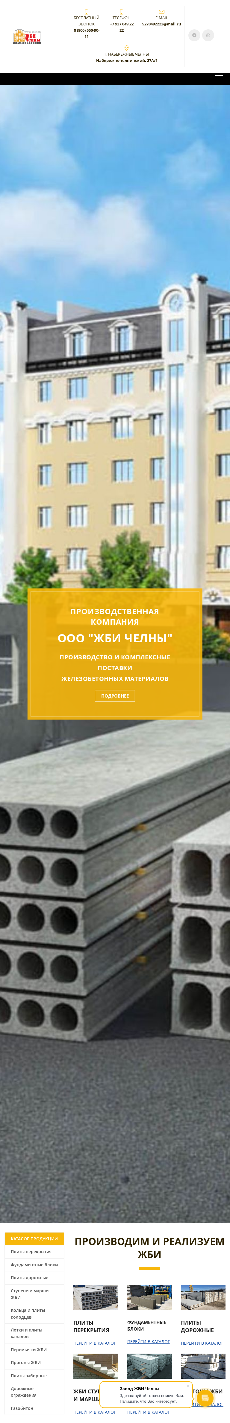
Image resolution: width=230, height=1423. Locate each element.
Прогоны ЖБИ (26, 1362)
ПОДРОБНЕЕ (115, 696)
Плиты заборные (29, 1375)
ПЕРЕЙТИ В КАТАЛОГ (94, 1343)
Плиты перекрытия (31, 1251)
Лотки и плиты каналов (26, 1333)
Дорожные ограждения (24, 1392)
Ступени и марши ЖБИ (30, 1294)
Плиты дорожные (29, 1277)
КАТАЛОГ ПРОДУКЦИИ (34, 1238)
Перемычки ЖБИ (29, 1349)
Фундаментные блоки (34, 1265)
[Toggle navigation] (219, 79)
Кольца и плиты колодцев (28, 1313)
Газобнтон (22, 1408)
